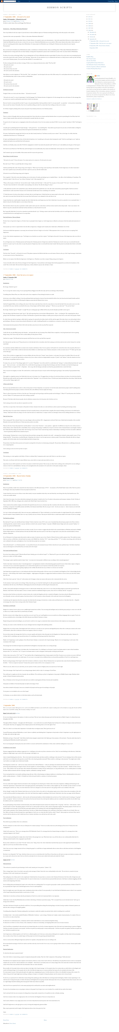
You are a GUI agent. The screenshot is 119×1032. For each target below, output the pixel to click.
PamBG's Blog (90, 56)
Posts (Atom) (13, 1023)
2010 (89, 21)
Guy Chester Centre (91, 58)
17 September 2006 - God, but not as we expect (18, 275)
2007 (89, 28)
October (92, 37)
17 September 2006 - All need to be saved (16, 17)
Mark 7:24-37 (18, 480)
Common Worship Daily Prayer (94, 68)
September (92, 39)
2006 (89, 30)
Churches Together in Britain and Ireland (96, 66)
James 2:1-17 (9, 480)
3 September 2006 (9, 705)
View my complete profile (94, 98)
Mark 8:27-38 (9, 279)
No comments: (24, 269)
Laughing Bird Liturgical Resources (95, 62)
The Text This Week (91, 60)
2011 (89, 19)
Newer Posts (6, 1020)
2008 (89, 26)
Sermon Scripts (59, 7)
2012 (89, 16)
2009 (89, 23)
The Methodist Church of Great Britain (96, 64)
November (92, 34)
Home (45, 1020)
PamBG (98, 75)
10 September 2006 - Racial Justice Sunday (17, 476)
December (92, 32)
